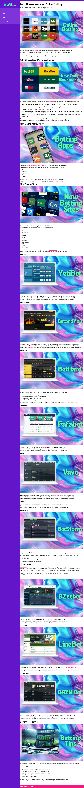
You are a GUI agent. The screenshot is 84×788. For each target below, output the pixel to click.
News (4, 17)
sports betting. (36, 50)
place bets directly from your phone (35, 165)
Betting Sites (6, 9)
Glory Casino (23, 567)
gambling (44, 447)
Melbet (22, 504)
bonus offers (30, 774)
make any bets (58, 495)
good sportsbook (53, 250)
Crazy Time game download (62, 670)
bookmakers (51, 101)
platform (30, 347)
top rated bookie (28, 715)
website (55, 179)
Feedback (5, 21)
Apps (4, 13)
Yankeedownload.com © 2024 (26, 786)
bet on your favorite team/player (69, 667)
